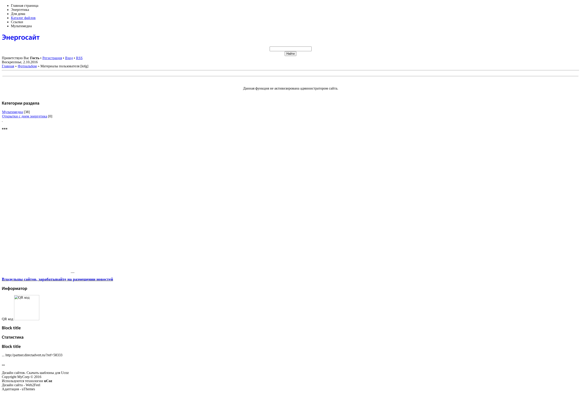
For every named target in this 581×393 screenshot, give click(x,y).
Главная (8, 66)
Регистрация (52, 58)
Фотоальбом (27, 66)
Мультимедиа (12, 112)
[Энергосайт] (21, 37)
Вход (69, 58)
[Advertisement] (36, 204)
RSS (79, 58)
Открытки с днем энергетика (24, 116)
